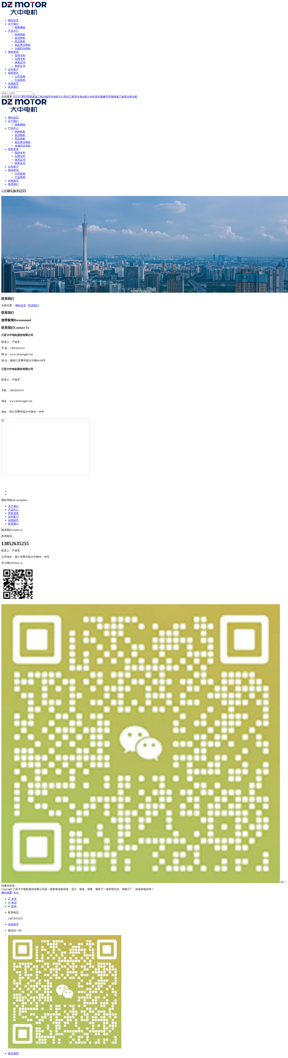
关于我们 (13, 24)
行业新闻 (20, 80)
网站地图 (6, 892)
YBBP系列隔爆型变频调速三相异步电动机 (113, 96)
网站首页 (13, 20)
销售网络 (20, 27)
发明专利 (20, 55)
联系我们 (13, 87)
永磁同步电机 (23, 48)
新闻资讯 (13, 73)
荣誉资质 (13, 52)
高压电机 (20, 41)
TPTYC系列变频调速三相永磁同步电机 (36, 96)
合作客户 (13, 69)
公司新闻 (20, 76)
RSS (16, 892)
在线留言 (13, 83)
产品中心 (13, 31)
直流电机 (20, 38)
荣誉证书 (20, 66)
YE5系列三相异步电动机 (73, 96)
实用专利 (20, 59)
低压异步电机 (23, 45)
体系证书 (20, 62)
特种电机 (20, 34)
